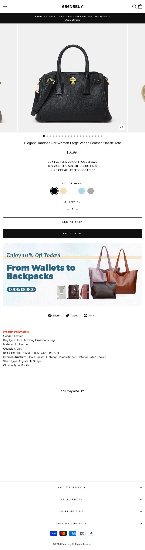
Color (72, 183)
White (72, 191)
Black (54, 191)
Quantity (72, 202)
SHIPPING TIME (71, 511)
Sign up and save (71, 523)
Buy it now (72, 233)
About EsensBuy (71, 487)
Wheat (63, 191)
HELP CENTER (72, 499)
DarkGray (90, 191)
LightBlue (81, 191)
